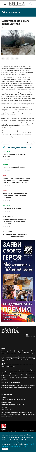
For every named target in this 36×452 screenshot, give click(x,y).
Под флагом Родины (12, 208)
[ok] (5, 328)
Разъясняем (7, 232)
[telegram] (17, 328)
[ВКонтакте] (7, 58)
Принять (5, 449)
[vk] (9, 328)
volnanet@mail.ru (12, 137)
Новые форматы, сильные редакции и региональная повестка (14, 221)
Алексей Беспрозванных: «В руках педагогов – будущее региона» (15, 195)
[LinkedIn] (3, 58)
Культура (6, 151)
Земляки (6, 164)
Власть (6, 175)
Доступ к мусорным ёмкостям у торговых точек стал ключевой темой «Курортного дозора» (16, 180)
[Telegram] (17, 58)
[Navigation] (5, 4)
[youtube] (13, 328)
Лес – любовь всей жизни (14, 167)
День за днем (8, 216)
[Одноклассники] (12, 58)
